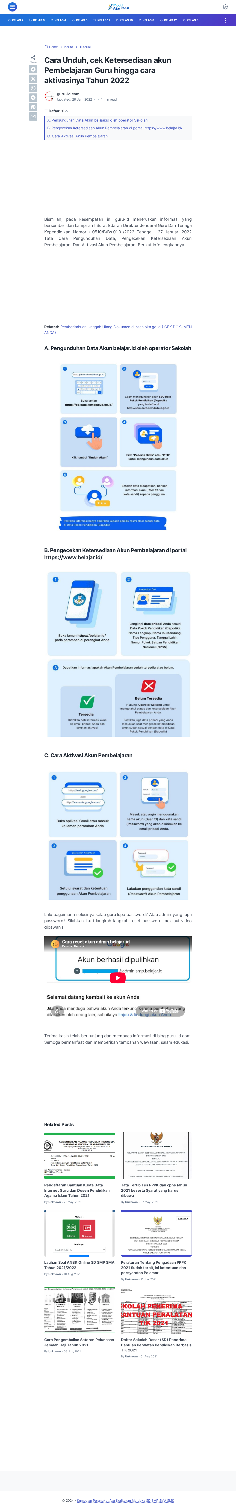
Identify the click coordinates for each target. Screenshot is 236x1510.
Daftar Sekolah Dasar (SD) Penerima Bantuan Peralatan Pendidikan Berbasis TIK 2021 (156, 1344)
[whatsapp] (33, 88)
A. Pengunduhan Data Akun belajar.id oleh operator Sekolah (97, 120)
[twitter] (33, 79)
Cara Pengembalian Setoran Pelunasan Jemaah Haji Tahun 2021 (79, 1342)
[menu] (12, 7)
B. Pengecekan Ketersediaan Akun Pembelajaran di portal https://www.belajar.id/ (114, 128)
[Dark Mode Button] (225, 7)
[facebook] (33, 69)
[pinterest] (33, 107)
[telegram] (33, 97)
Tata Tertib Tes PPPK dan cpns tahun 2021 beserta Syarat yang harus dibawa (154, 1190)
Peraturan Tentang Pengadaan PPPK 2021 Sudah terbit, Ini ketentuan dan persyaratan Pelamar (153, 1267)
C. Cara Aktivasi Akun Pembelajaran (77, 136)
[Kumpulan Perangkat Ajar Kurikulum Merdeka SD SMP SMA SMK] (118, 7)
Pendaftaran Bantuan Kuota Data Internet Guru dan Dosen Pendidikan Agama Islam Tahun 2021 (77, 1190)
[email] (33, 116)
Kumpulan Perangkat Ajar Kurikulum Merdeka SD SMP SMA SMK (125, 1500)
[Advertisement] (118, 178)
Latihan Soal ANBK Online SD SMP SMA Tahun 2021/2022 (79, 1265)
